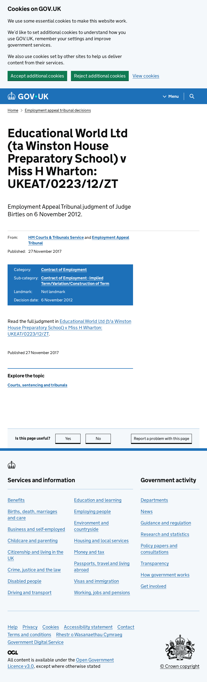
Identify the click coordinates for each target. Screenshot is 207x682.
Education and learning (97, 500)
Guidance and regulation (166, 523)
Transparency (155, 563)
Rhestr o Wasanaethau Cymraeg (89, 634)
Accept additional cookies (37, 76)
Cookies (50, 627)
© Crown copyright (179, 666)
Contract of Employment (64, 269)
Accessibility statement (88, 627)
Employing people (92, 511)
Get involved (153, 586)
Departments (154, 500)
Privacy (30, 627)
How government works (165, 575)
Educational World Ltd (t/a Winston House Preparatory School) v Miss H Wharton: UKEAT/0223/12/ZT (69, 327)
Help (13, 627)
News (147, 511)
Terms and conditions (29, 634)
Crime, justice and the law (34, 570)
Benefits (16, 500)
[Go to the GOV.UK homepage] (28, 96)
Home (13, 110)
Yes (73, 438)
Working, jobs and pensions (102, 592)
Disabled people (24, 581)
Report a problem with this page (161, 438)
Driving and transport (29, 592)
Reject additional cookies (100, 76)
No (103, 438)
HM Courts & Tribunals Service (56, 237)
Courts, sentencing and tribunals (37, 385)
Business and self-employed (36, 529)
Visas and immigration (96, 581)
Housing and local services (101, 540)
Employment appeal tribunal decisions (58, 110)
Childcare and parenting (33, 540)
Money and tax (89, 552)
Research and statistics (165, 534)
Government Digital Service (36, 642)
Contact (125, 627)
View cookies (146, 75)
